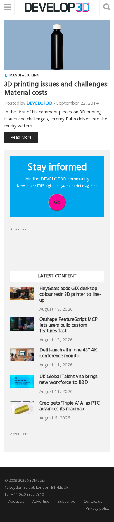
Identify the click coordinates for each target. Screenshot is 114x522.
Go (57, 202)
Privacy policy (98, 508)
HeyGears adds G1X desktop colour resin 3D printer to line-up (70, 295)
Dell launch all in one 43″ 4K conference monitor (68, 353)
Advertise (40, 501)
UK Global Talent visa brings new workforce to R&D (68, 380)
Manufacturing (24, 75)
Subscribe (66, 501)
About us (16, 501)
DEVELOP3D (39, 103)
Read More (21, 137)
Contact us (93, 501)
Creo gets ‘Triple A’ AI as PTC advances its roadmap (69, 406)
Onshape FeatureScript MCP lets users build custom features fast (68, 326)
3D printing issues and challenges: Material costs (56, 89)
